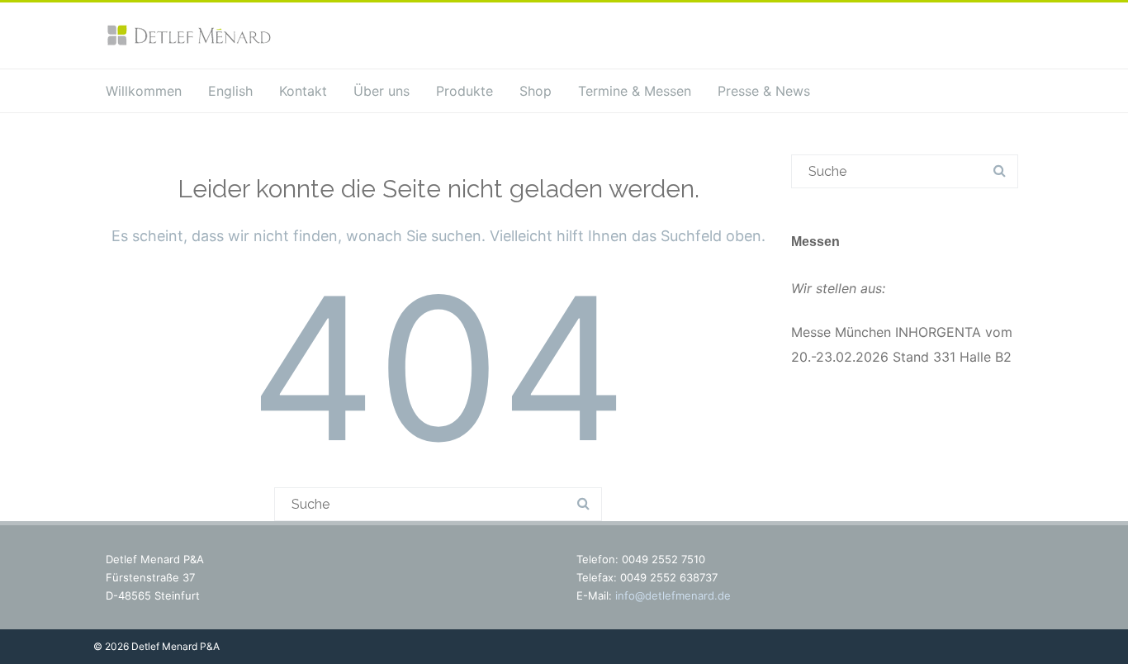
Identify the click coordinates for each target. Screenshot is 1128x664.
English (230, 91)
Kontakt (303, 91)
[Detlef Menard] (188, 42)
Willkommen (144, 91)
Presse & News (764, 91)
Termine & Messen (634, 91)
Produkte (464, 91)
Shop (535, 91)
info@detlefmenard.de (673, 595)
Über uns (381, 91)
